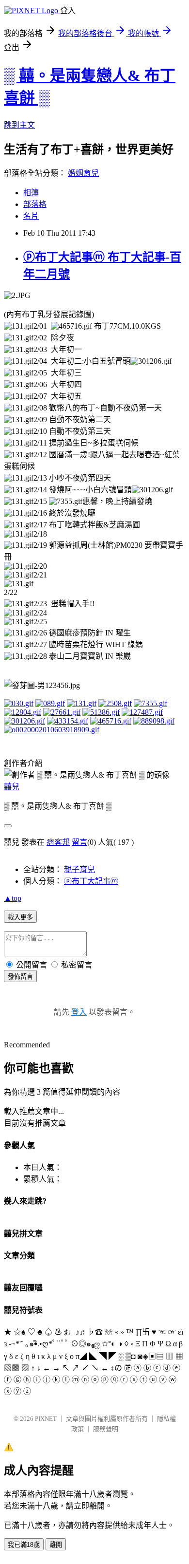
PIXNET (46, 1418)
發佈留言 (20, 976)
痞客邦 (58, 842)
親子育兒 (79, 869)
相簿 (31, 192)
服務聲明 (105, 1429)
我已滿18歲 (24, 1544)
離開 (55, 1544)
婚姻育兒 (83, 173)
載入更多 (20, 917)
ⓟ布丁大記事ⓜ (91, 881)
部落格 (35, 204)
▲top (12, 898)
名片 (31, 216)
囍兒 (11, 786)
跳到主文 (19, 125)
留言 (79, 842)
